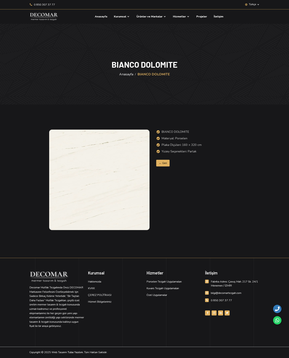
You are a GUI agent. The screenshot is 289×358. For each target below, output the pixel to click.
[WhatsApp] (277, 320)
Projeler (201, 16)
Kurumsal (120, 16)
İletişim (218, 16)
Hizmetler (180, 16)
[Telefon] (277, 309)
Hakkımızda (94, 281)
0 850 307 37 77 (44, 5)
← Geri (163, 163)
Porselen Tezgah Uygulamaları (164, 281)
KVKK (91, 288)
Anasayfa (101, 16)
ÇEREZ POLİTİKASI (99, 295)
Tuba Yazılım (75, 352)
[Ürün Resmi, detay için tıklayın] (99, 180)
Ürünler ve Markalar (149, 16)
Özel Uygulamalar (157, 295)
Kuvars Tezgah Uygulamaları (163, 288)
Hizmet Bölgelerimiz (99, 302)
